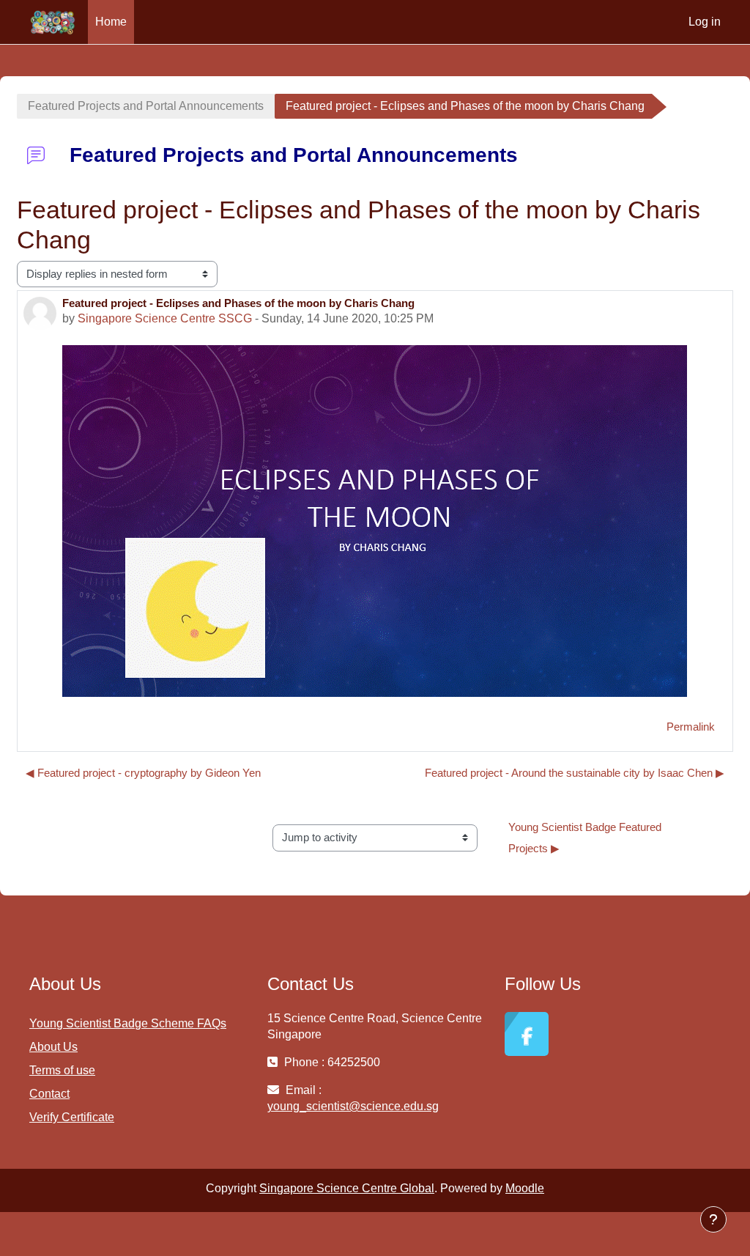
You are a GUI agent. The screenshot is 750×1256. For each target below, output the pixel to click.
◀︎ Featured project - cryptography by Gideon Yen (143, 772)
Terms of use (62, 1070)
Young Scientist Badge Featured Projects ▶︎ (586, 838)
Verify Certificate (71, 1117)
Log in (704, 21)
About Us (53, 1047)
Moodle (524, 1188)
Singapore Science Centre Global (346, 1188)
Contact (49, 1093)
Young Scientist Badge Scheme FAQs (127, 1023)
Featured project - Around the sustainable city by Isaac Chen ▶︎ (574, 772)
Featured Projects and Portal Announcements (146, 106)
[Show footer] (713, 1219)
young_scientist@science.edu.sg (353, 1106)
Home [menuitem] (111, 21)
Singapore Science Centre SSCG (165, 318)
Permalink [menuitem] (691, 726)
